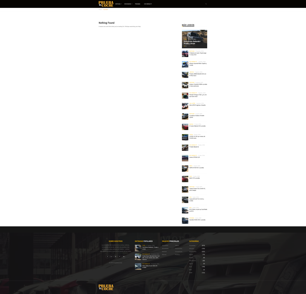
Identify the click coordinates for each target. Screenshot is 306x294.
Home (100, 9)
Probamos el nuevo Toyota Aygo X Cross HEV (197, 54)
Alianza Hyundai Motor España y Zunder (198, 64)
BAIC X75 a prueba (194, 178)
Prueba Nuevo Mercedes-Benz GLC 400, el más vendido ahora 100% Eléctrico (151, 257)
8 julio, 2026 (196, 207)
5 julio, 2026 (198, 218)
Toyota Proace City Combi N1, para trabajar (197, 189)
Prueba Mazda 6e (194, 147)
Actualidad (165, 245)
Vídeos (177, 245)
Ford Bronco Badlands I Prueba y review (192, 42)
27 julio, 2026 (197, 124)
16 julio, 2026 (196, 176)
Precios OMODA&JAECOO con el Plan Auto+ (197, 75)
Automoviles (178, 249)
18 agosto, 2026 (155, 254)
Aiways (191, 258)
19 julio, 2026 (196, 166)
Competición (178, 252)
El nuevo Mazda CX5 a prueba (197, 126)
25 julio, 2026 (197, 134)
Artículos (191, 249)
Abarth (191, 255)
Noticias (117, 4)
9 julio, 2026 (196, 197)
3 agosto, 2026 (200, 103)
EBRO (190, 166)
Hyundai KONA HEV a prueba (197, 220)
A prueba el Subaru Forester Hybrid (196, 116)
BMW (190, 273)
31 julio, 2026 (198, 114)
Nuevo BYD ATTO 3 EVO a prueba (196, 200)
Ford (185, 39)
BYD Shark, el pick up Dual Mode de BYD (198, 210)
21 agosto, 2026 (192, 39)
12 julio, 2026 (198, 187)
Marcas (164, 255)
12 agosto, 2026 (199, 51)
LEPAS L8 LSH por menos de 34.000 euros (197, 137)
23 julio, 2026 (201, 145)
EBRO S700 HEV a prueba (196, 168)
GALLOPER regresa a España (197, 105)
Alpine (191, 264)
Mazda (191, 124)
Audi (190, 267)
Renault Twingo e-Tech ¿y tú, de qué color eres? (197, 95)
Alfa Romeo (192, 261)
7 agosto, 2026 (202, 61)
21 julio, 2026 (201, 155)
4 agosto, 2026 (202, 93)
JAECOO (191, 72)
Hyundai (191, 218)
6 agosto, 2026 (199, 82)
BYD (190, 197)
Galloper (192, 103)
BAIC (190, 176)
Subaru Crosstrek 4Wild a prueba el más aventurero (198, 85)
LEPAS (191, 134)
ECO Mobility (148, 4)
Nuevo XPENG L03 (194, 157)
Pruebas (137, 4)
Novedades (127, 4)
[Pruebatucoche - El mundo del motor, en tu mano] (106, 4)
